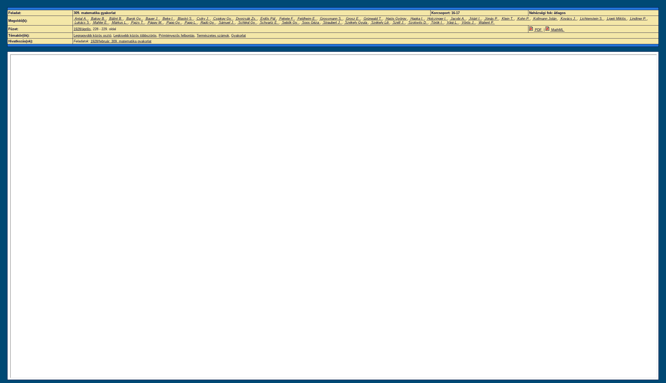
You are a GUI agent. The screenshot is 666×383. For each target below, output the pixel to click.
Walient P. (486, 22)
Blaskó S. (185, 19)
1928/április (82, 29)
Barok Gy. (134, 19)
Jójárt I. (475, 19)
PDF (538, 30)
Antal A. (81, 19)
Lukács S (82, 22)
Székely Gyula (356, 22)
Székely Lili (380, 22)
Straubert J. (332, 22)
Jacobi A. (458, 19)
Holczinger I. (436, 19)
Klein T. (507, 19)
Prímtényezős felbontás (177, 35)
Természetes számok (213, 35)
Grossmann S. (331, 19)
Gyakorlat (238, 35)
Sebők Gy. (290, 22)
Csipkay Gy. (222, 19)
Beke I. (168, 19)
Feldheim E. (307, 19)
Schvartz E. (269, 22)
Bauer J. (152, 19)
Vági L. (452, 22)
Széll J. (398, 22)
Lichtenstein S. (591, 19)
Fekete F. (286, 19)
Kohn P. (523, 19)
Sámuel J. (226, 22)
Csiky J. (203, 19)
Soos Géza (310, 22)
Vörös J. (468, 22)
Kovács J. (568, 19)
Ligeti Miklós (616, 19)
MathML (557, 30)
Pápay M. (155, 22)
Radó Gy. (208, 22)
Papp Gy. (173, 22)
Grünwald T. (373, 19)
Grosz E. (353, 19)
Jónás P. (491, 19)
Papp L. (190, 22)
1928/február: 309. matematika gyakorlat (121, 41)
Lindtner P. (638, 19)
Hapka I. (416, 19)
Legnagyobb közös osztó (92, 35)
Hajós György (396, 19)
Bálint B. (115, 19)
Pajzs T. (137, 22)
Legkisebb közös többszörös (135, 35)
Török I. (437, 22)
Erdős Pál (267, 19)
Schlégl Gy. (247, 22)
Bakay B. (98, 19)
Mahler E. (100, 22)
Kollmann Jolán (545, 19)
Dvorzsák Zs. (246, 19)
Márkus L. (119, 22)
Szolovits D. (417, 22)
